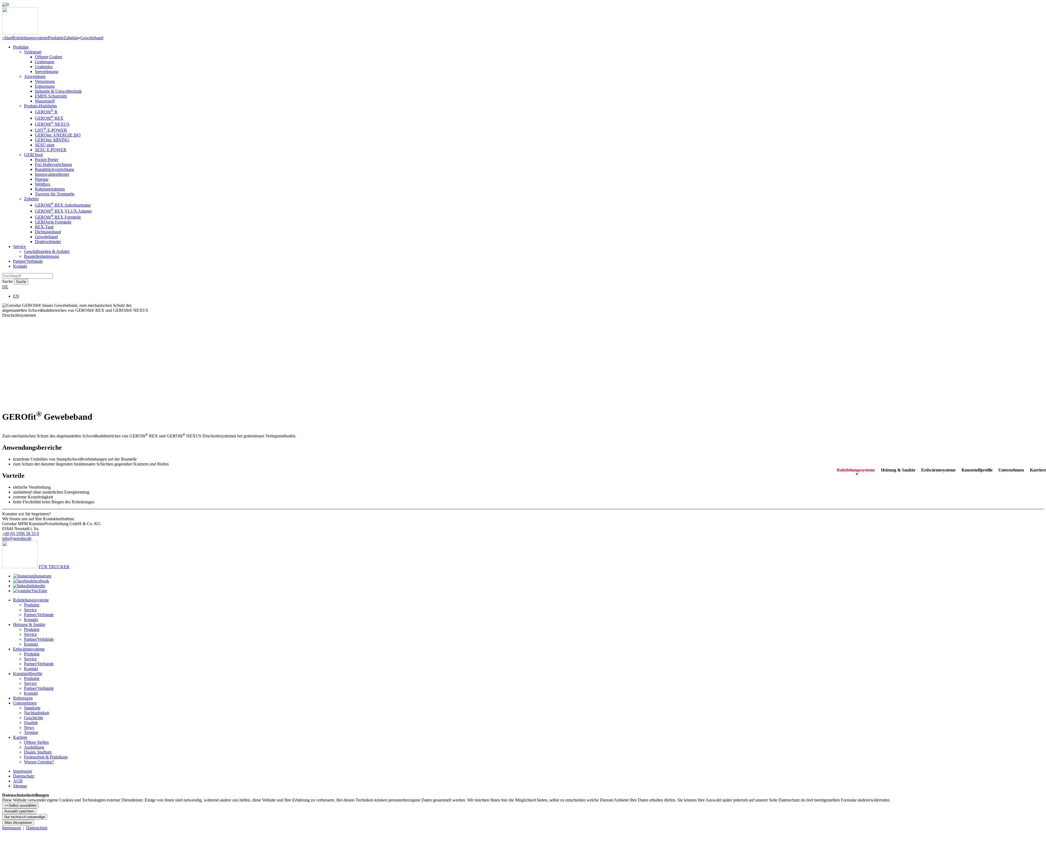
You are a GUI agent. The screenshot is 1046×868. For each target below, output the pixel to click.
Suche (7, 281)
